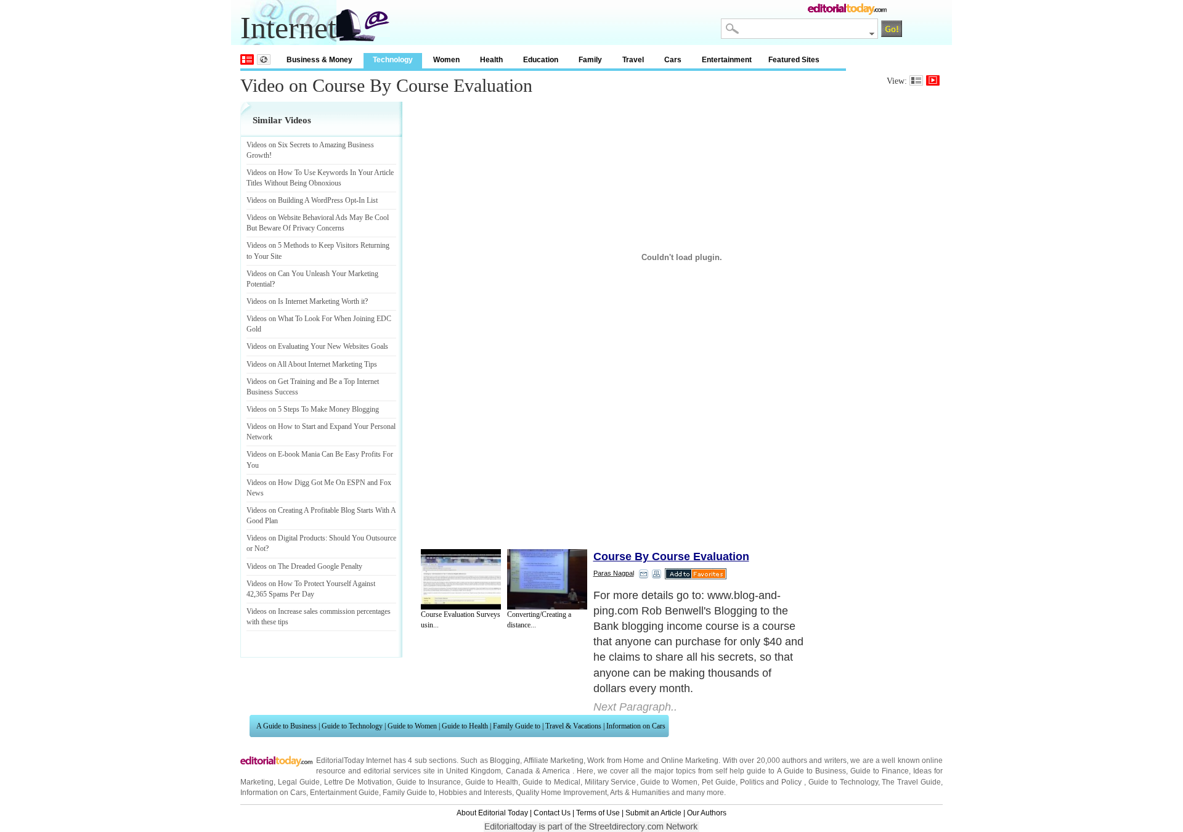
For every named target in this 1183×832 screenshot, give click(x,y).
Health (491, 59)
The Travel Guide (911, 782)
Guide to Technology (352, 726)
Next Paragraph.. (635, 707)
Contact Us (552, 813)
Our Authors (706, 813)
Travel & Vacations (573, 726)
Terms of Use (598, 813)
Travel (633, 59)
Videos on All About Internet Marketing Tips (311, 364)
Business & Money (319, 59)
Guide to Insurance (428, 782)
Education (540, 59)
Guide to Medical (551, 782)
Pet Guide (719, 782)
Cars (672, 59)
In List (368, 200)
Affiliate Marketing (553, 760)
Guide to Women (412, 726)
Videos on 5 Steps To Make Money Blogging (312, 409)
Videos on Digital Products (285, 538)
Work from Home (615, 760)
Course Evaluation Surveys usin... (460, 619)
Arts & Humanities (640, 792)
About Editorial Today (492, 813)
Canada (519, 771)
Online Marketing (689, 760)
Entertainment (727, 59)
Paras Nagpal (613, 573)
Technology (393, 59)
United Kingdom (473, 771)
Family (590, 59)
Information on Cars (635, 726)
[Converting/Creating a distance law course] (547, 579)
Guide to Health (465, 726)
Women (446, 59)
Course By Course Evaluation (671, 556)
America (556, 771)
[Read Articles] (916, 80)
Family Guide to (516, 726)
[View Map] (263, 59)
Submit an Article (653, 813)
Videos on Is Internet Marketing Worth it (305, 301)
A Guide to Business (286, 726)
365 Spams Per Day (285, 594)
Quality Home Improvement (561, 792)
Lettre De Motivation (358, 782)
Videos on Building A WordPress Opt (301, 200)
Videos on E (264, 454)
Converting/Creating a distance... (539, 619)
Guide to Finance (879, 771)
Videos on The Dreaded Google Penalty (304, 566)
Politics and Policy (772, 782)
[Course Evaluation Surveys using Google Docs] (461, 579)
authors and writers (814, 760)
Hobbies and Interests (475, 792)
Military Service (610, 782)
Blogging (505, 760)
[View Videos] (933, 80)
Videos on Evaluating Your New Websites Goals (317, 346)
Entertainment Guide (344, 792)
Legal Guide (299, 782)
